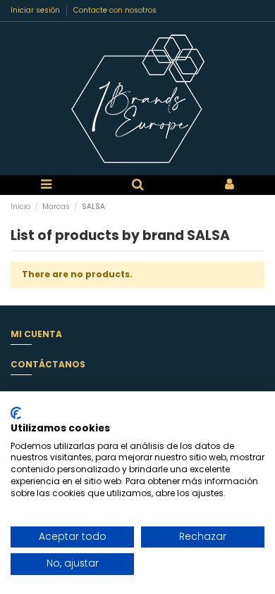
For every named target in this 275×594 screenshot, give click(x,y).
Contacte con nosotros (115, 10)
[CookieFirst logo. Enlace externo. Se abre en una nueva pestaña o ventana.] (16, 413)
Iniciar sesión (36, 10)
